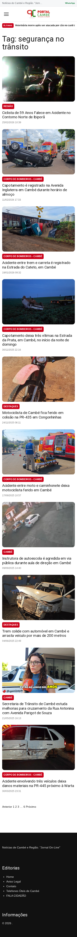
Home (10, 876)
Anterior (7, 806)
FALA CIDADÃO (16, 895)
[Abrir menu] (6, 14)
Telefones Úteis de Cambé (22, 891)
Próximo (31, 806)
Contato (11, 886)
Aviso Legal (13, 881)
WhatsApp (70, 3)
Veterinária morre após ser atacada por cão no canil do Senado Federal (45, 25)
